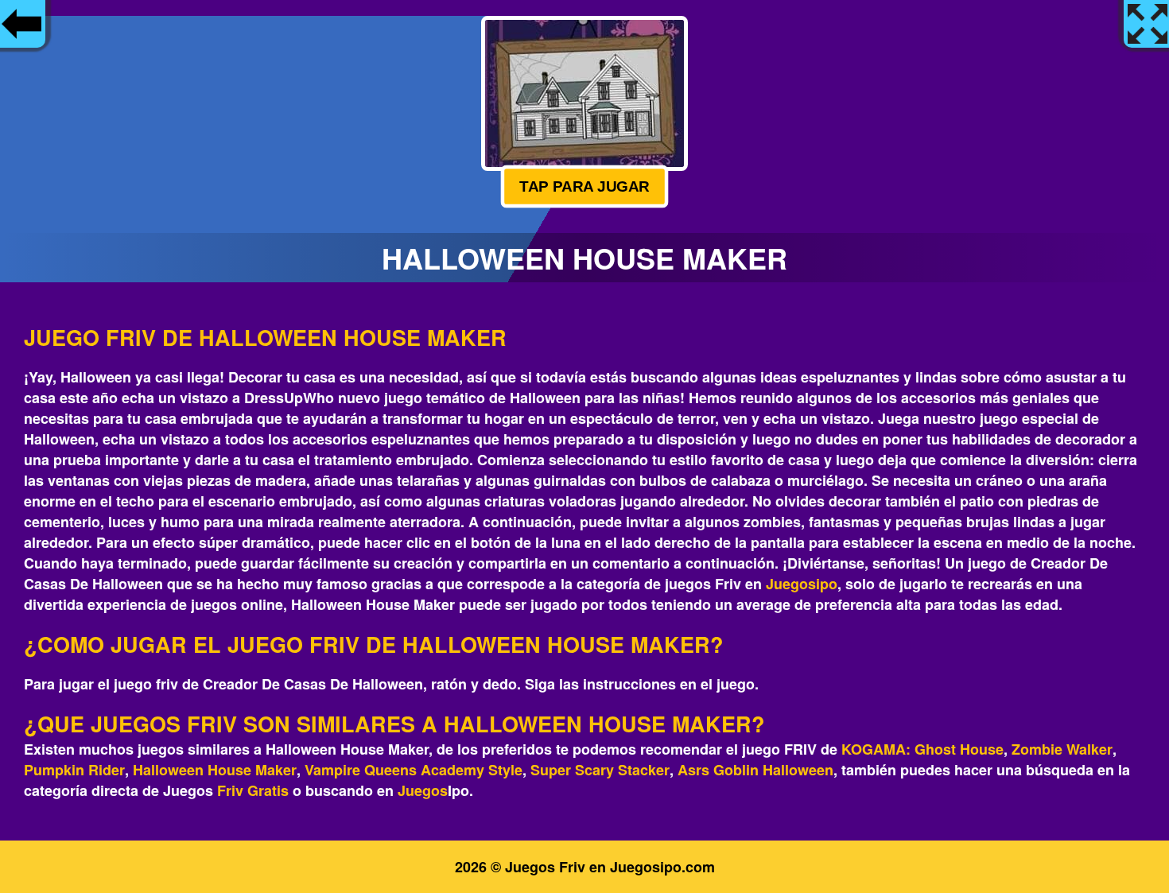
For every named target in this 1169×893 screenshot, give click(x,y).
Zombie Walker (1062, 749)
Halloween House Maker (215, 769)
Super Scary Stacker (600, 769)
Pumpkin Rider (74, 769)
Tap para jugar (584, 186)
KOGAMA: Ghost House (922, 749)
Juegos (423, 790)
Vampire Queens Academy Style (413, 769)
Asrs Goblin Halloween (755, 769)
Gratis (268, 790)
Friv (230, 790)
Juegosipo (801, 583)
